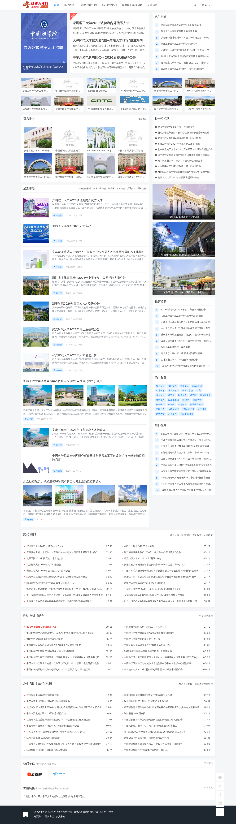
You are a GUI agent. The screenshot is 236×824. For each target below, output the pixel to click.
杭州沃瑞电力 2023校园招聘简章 (43, 737)
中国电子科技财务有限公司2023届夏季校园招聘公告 (52, 725)
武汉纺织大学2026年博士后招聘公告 (76, 329)
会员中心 (60, 816)
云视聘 (26, 796)
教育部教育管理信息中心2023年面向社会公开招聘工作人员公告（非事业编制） (164, 707)
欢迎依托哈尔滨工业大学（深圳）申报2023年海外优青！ (189, 452)
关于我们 (38, 816)
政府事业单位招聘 (132, 4)
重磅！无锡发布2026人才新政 (71, 226)
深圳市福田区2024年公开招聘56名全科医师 (146, 701)
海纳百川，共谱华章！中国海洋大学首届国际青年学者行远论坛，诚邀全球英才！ (66, 588)
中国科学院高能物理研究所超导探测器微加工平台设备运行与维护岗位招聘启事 (163, 570)
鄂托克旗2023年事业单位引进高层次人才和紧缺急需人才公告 (155, 731)
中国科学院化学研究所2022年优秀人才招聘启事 (50, 651)
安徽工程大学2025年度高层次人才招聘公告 (80, 429)
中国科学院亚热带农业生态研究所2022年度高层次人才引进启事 (58, 669)
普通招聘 (152, 4)
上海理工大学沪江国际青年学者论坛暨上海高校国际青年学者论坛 (59, 601)
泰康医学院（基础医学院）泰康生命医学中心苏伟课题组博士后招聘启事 (160, 576)
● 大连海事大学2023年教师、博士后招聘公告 (178, 166)
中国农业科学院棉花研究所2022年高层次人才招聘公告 (53, 645)
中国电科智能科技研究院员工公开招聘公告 (145, 626)
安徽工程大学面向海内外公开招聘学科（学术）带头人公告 (190, 322)
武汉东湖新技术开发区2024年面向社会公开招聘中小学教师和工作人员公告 (64, 707)
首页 (56, 4)
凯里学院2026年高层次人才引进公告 (76, 303)
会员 (207, 4)
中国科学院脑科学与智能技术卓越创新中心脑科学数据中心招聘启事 (158, 663)
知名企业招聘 (109, 4)
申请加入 (208, 763)
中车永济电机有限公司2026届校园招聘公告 (48, 701)
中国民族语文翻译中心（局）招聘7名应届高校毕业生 (150, 725)
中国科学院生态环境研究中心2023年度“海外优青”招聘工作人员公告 (195, 465)
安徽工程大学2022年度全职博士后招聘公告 (182, 315)
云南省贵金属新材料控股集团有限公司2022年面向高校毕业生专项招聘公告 (63, 743)
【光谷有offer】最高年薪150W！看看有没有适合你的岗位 (55, 731)
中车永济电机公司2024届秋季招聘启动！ (47, 713)
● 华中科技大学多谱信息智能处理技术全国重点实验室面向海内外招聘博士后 (193, 155)
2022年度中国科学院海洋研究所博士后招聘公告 (185, 56)
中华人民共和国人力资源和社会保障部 (50, 796)
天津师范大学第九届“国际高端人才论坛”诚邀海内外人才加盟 (154, 595)
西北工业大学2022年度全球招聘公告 (179, 43)
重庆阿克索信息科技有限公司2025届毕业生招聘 (148, 695)
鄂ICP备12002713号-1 (101, 811)
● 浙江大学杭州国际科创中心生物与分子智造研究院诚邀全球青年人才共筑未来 (194, 132)
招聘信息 (57, 215)
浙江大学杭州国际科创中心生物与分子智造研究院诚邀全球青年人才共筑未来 (64, 595)
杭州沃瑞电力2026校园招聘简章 (42, 695)
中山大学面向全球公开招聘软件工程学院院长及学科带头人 (190, 328)
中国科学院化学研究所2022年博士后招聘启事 (147, 645)
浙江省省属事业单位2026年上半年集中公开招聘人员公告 (89, 277)
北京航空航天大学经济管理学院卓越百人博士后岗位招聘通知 (62, 481)
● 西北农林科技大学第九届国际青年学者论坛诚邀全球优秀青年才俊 (189, 171)
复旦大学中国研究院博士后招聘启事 (179, 31)
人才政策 (57, 241)
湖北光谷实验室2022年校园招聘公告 (44, 639)
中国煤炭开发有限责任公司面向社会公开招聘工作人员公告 (153, 719)
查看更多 (143, 118)
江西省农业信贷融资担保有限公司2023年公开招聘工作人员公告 (58, 719)
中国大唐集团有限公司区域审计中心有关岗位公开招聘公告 (153, 743)
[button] (24, 43)
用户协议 (49, 816)
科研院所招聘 (89, 4)
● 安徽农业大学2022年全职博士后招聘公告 (177, 177)
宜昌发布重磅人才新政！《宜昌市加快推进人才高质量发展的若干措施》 (98, 252)
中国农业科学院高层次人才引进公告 (142, 639)
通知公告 (142, 188)
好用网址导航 (78, 796)
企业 (26, 684)
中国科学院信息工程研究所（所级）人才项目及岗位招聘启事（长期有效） (161, 657)
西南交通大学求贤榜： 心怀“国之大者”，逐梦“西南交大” (188, 62)
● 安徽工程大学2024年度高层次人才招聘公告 (178, 143)
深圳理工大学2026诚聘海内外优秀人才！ (78, 200)
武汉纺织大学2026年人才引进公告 (74, 355)
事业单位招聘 (41, 684)
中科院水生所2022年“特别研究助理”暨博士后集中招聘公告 (153, 669)
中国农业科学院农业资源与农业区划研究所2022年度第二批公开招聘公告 (62, 663)
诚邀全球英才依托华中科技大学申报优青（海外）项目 (188, 37)
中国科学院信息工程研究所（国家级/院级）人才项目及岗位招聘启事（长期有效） (67, 657)
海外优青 (29, 419)
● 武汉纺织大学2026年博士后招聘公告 (175, 126)
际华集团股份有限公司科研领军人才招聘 (46, 750)
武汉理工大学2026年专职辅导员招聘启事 (145, 582)
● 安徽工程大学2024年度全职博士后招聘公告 (178, 138)
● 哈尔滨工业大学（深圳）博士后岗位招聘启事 (179, 160)
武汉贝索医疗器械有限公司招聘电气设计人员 (146, 737)
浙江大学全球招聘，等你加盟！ (176, 347)
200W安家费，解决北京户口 (41, 626)
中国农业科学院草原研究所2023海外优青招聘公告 (186, 471)
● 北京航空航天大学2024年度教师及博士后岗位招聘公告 (184, 149)
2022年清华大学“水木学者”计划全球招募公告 (183, 309)
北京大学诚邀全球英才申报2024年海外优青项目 (185, 446)
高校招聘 (69, 4)
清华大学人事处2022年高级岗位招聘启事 (181, 353)
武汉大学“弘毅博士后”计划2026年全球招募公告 (50, 582)
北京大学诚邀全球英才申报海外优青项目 (181, 25)
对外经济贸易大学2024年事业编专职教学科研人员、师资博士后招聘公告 (160, 601)
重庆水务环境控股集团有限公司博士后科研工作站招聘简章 (190, 334)
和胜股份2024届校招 (134, 713)
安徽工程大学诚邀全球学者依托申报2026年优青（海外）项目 (63, 381)
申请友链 (208, 787)
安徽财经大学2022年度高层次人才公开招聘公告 (185, 50)
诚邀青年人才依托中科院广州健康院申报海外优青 (186, 490)
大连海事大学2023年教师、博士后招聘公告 (183, 68)
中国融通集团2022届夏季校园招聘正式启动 (146, 750)
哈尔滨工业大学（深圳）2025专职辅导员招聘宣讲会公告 (152, 588)
